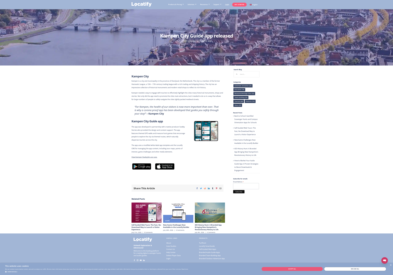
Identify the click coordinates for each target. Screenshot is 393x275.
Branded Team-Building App (210, 255)
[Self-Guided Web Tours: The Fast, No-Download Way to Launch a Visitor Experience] (147, 213)
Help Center (171, 252)
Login (168, 258)
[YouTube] (141, 260)
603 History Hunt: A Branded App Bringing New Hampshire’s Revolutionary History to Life (208, 227)
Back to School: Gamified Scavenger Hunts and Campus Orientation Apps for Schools (246, 119)
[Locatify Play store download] (142, 164)
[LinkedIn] (144, 260)
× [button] (390, 265)
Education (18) (239, 90)
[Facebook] (134, 260)
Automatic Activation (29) (242, 86)
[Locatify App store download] (164, 164)
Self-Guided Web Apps (207, 249)
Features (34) (250, 101)
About (168, 243)
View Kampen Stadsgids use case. (144, 157)
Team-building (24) (240, 97)
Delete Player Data (173, 255)
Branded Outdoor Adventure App (212, 258)
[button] (96, 271)
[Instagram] (137, 260)
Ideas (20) (237, 105)
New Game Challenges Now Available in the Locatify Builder (176, 226)
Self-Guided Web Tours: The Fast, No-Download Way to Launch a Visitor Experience (146, 227)
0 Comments (148, 232)
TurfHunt (202, 243)
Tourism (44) (238, 101)
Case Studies (171, 246)
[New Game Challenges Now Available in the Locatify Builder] (178, 213)
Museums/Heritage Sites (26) (244, 93)
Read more (185, 269)
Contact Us (170, 249)
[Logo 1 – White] (142, 3)
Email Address (238, 182)
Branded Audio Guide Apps (209, 252)
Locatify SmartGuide (207, 246)
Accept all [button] (292, 269)
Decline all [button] (355, 269)
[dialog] (196, 269)
